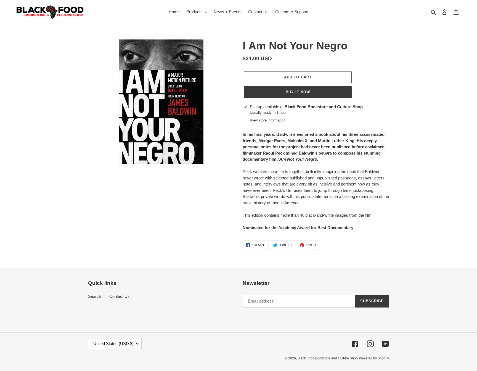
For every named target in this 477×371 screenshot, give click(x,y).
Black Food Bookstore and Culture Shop (328, 358)
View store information (267, 120)
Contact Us (119, 296)
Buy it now (298, 92)
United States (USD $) (113, 343)
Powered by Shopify (374, 358)
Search (94, 296)
